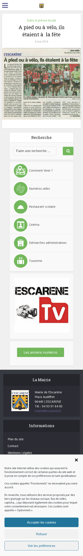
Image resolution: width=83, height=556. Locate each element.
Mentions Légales (20, 453)
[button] (76, 460)
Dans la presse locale (41, 20)
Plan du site (16, 439)
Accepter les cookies (41, 522)
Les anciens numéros (40, 352)
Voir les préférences (41, 546)
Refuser (41, 534)
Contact (13, 446)
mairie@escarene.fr (48, 411)
